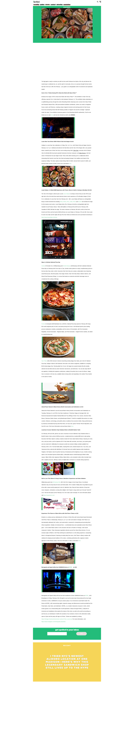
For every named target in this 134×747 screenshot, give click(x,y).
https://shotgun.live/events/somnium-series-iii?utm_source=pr (57, 619)
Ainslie (43, 265)
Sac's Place (44, 360)
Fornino (43, 323)
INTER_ (71, 567)
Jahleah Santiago (59, 12)
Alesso (64, 201)
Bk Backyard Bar (57, 482)
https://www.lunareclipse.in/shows (49, 217)
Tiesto (61, 201)
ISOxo (74, 201)
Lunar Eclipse (66, 193)
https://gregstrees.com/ (49, 495)
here (52, 115)
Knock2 (80, 201)
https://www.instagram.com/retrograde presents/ (53, 621)
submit (81, 633)
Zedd (71, 201)
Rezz (68, 201)
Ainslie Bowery (66, 265)
